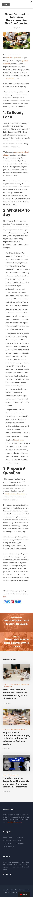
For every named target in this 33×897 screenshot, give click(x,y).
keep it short (19, 440)
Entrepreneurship (9, 840)
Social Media (7, 837)
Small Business (8, 847)
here (4, 597)
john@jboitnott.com (15, 822)
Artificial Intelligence (11, 684)
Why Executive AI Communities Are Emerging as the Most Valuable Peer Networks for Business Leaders (16, 738)
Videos (18, 840)
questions (10, 78)
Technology (7, 686)
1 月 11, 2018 (16, 28)
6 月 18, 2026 (7, 749)
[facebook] (3, 874)
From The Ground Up (10, 775)
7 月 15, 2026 (7, 703)
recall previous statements (15, 494)
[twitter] (10, 874)
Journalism (7, 843)
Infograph (20, 843)
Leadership (25, 684)
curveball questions (13, 58)
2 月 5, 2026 (6, 791)
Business (24, 729)
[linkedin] (7, 874)
